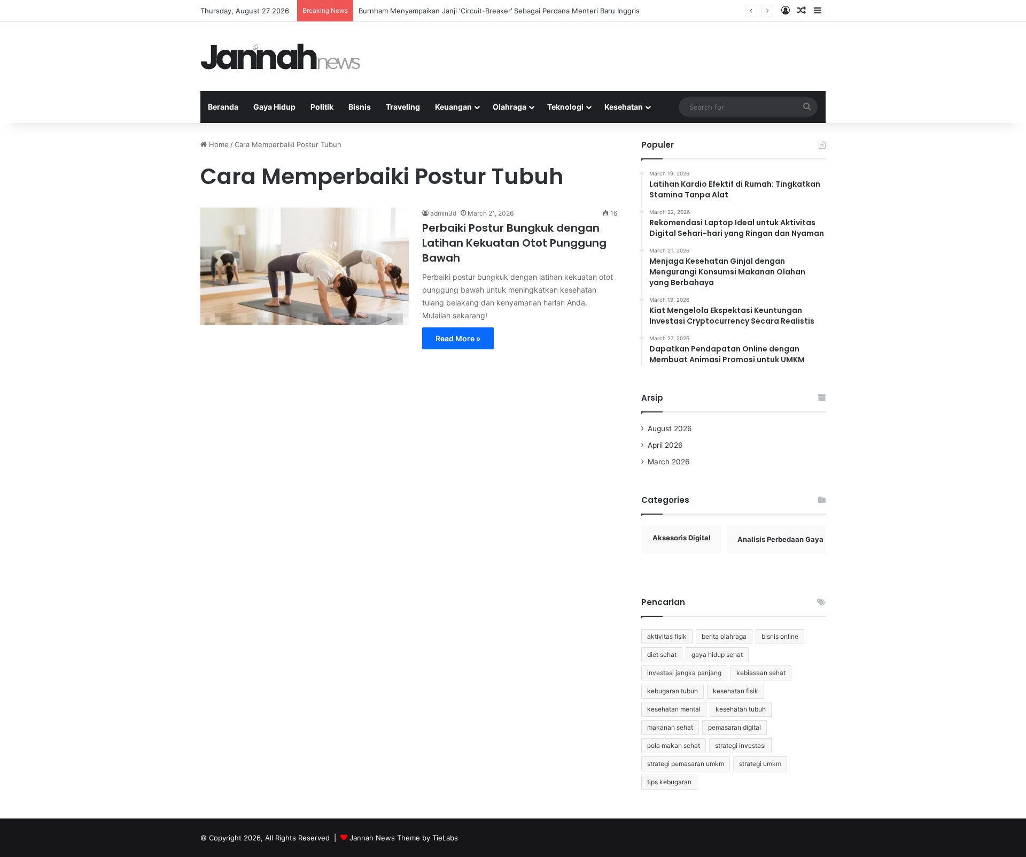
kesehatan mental (674, 709)
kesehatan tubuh (741, 709)
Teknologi (565, 106)
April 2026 (665, 445)
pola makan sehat (673, 745)
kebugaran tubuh (672, 691)
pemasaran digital (734, 727)
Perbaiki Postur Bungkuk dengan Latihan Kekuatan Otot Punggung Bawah (514, 242)
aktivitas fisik (667, 636)
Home (218, 144)
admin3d (443, 213)
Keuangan (453, 106)
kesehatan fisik (735, 691)
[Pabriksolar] (280, 56)
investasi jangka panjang (684, 673)
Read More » (458, 338)
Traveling (403, 106)
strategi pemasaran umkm (685, 764)
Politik (321, 106)
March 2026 (669, 461)
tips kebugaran (669, 782)
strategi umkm (760, 764)
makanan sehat (670, 727)
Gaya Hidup (274, 106)
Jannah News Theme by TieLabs (403, 837)
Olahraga (509, 106)
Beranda (223, 106)
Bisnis (359, 106)
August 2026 (670, 428)
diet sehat (662, 655)
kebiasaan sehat (761, 673)
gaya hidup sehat (717, 655)
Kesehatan (623, 106)
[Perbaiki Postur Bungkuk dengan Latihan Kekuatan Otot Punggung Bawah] (304, 266)
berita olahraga (724, 636)
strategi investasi (740, 745)
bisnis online (779, 636)
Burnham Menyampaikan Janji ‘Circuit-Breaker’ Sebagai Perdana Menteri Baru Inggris (499, 10)
